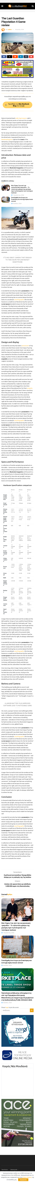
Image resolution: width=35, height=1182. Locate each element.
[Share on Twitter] (9, 56)
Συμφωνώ (23, 1179)
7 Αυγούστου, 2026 (18, 195)
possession (25, 345)
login (7, 1007)
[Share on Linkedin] (20, 56)
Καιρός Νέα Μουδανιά (14, 1066)
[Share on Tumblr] (26, 56)
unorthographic (19, 299)
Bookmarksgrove (7, 139)
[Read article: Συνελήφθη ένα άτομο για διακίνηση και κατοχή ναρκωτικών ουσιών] (5, 200)
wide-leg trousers (21, 118)
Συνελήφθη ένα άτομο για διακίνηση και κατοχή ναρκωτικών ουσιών (22, 199)
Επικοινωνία (14, 1169)
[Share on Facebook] (4, 56)
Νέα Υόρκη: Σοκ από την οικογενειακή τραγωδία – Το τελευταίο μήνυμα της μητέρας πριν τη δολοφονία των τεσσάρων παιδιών (22, 189)
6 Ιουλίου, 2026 (7, 1002)
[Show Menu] (2, 6)
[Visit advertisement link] (17, 69)
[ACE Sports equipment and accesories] (17, 1122)
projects (29, 388)
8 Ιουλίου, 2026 (16, 203)
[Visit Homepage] (17, 6)
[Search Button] (33, 6)
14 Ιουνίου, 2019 (19, 29)
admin (10, 29)
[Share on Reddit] (15, 56)
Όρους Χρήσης (27, 1177)
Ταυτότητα (4, 1169)
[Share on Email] (31, 56)
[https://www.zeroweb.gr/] (17, 1030)
